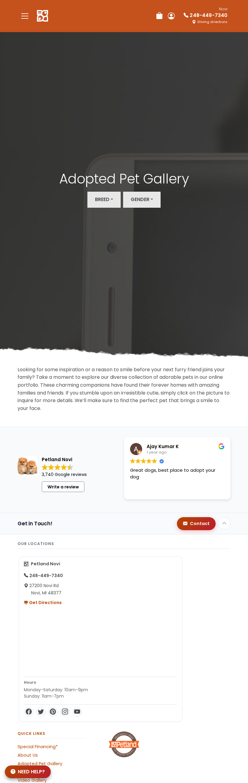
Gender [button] (140, 199)
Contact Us (30, 772)
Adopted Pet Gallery (40, 764)
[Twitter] (41, 712)
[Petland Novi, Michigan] (42, 16)
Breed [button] (102, 199)
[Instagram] (65, 712)
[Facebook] (29, 712)
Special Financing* (38, 747)
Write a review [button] (63, 487)
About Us (28, 755)
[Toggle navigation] (25, 16)
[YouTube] (77, 712)
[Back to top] (224, 523)
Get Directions (45, 603)
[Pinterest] (53, 712)
